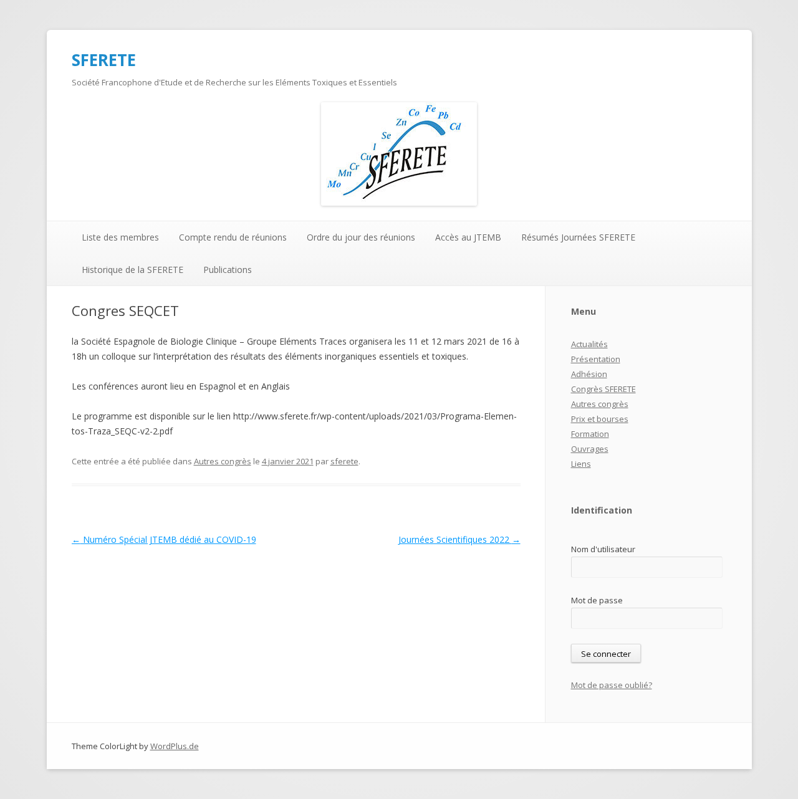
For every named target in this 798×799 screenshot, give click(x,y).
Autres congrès (222, 461)
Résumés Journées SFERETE (578, 237)
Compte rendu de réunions (233, 237)
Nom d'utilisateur (603, 549)
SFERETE (104, 60)
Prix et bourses (599, 418)
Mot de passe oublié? (611, 685)
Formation (590, 433)
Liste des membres (120, 237)
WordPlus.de (174, 746)
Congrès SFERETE (603, 389)
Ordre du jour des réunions (361, 237)
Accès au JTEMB (468, 237)
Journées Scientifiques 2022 (459, 539)
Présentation (595, 359)
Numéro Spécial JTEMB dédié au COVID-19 (164, 539)
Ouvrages (589, 448)
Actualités (589, 344)
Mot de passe (597, 600)
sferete (344, 461)
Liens (581, 463)
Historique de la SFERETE (132, 269)
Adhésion (589, 374)
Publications (227, 269)
